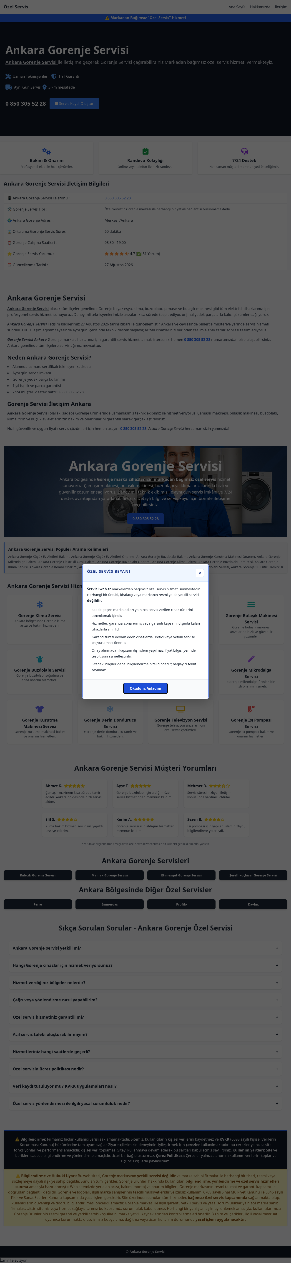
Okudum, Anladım (145, 688)
